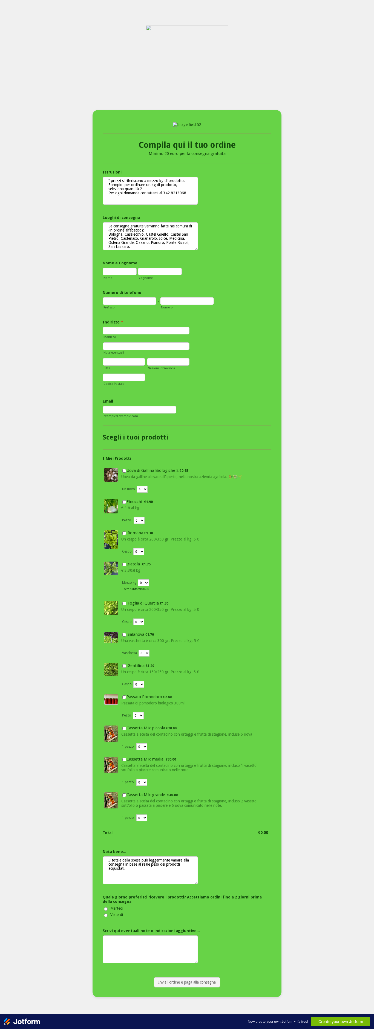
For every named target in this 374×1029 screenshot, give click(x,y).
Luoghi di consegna (121, 217)
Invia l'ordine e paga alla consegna (187, 982)
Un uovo (128, 489)
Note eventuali (113, 352)
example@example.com (120, 416)
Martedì (116, 908)
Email (108, 401)
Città (106, 368)
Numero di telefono (122, 292)
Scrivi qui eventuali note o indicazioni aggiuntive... (151, 931)
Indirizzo (113, 322)
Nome (107, 278)
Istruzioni (112, 172)
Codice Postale (113, 384)
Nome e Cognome (120, 263)
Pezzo (127, 520)
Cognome (146, 278)
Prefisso (109, 307)
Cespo (127, 551)
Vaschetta (129, 653)
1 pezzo (128, 746)
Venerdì (116, 914)
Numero (167, 307)
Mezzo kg (129, 583)
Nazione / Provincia (161, 368)
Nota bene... (114, 851)
